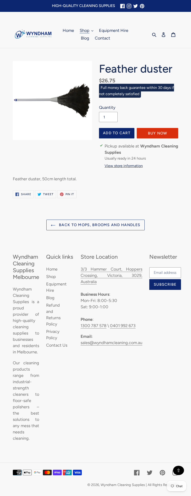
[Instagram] (129, 6)
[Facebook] (122, 6)
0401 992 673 (123, 325)
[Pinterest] (142, 6)
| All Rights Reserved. (162, 485)
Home (52, 269)
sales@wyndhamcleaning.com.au (111, 342)
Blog (50, 297)
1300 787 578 (93, 325)
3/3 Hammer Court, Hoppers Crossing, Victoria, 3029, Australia (111, 275)
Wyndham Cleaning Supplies (123, 485)
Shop (51, 276)
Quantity (107, 107)
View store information (124, 166)
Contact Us (56, 345)
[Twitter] (135, 6)
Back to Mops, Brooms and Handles (99, 225)
